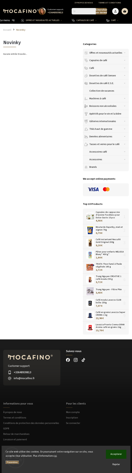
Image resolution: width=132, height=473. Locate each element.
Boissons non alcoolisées (102, 106)
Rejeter (116, 464)
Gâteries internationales (102, 121)
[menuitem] (44, 20)
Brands (93, 167)
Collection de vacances (101, 91)
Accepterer (116, 454)
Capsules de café (98, 60)
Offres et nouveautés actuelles (105, 53)
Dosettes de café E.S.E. (101, 83)
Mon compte (73, 412)
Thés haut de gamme (100, 129)
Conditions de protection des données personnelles (31, 423)
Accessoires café (98, 151)
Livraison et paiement (15, 439)
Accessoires (95, 159)
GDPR (6, 428)
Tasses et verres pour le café (104, 144)
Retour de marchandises (16, 434)
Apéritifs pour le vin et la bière (105, 113)
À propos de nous (84, 2)
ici (55, 456)
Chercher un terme (101, 11)
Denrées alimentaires (100, 136)
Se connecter (73, 423)
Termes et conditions (109, 2)
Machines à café (97, 98)
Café (91, 68)
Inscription (72, 417)
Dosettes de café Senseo (102, 75)
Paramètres (12, 462)
